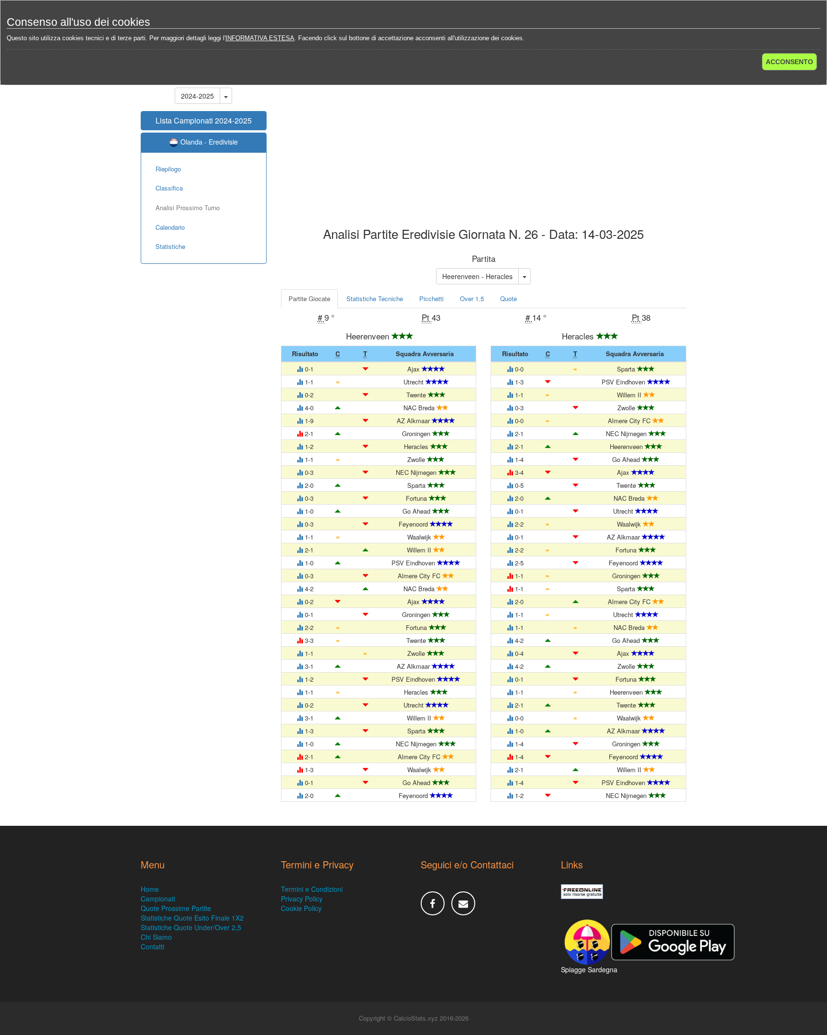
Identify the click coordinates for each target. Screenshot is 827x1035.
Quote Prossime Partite (176, 908)
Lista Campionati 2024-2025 (204, 120)
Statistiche (170, 246)
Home (150, 889)
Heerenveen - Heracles (477, 276)
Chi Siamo (156, 937)
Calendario (170, 227)
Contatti (152, 946)
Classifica (169, 187)
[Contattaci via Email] (463, 903)
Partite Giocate (309, 298)
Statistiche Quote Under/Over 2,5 (191, 927)
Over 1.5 (472, 298)
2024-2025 (197, 96)
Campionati (158, 898)
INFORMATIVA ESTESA (259, 38)
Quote (508, 298)
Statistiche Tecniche (374, 298)
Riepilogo (168, 168)
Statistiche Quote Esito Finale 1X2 (192, 917)
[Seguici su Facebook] (433, 903)
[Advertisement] (483, 150)
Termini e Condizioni (312, 889)
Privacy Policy (302, 898)
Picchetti (431, 298)
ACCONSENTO (789, 62)
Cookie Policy (301, 908)
